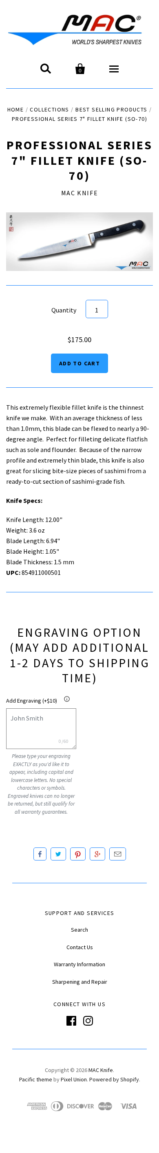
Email (117, 853)
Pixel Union (74, 1079)
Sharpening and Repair (79, 981)
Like (39, 853)
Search (79, 929)
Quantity (63, 310)
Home (15, 109)
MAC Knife (79, 193)
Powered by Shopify (114, 1079)
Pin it (78, 853)
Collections (49, 109)
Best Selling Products (111, 109)
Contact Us (79, 947)
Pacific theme (35, 1079)
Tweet (58, 853)
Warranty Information (79, 964)
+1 (97, 853)
